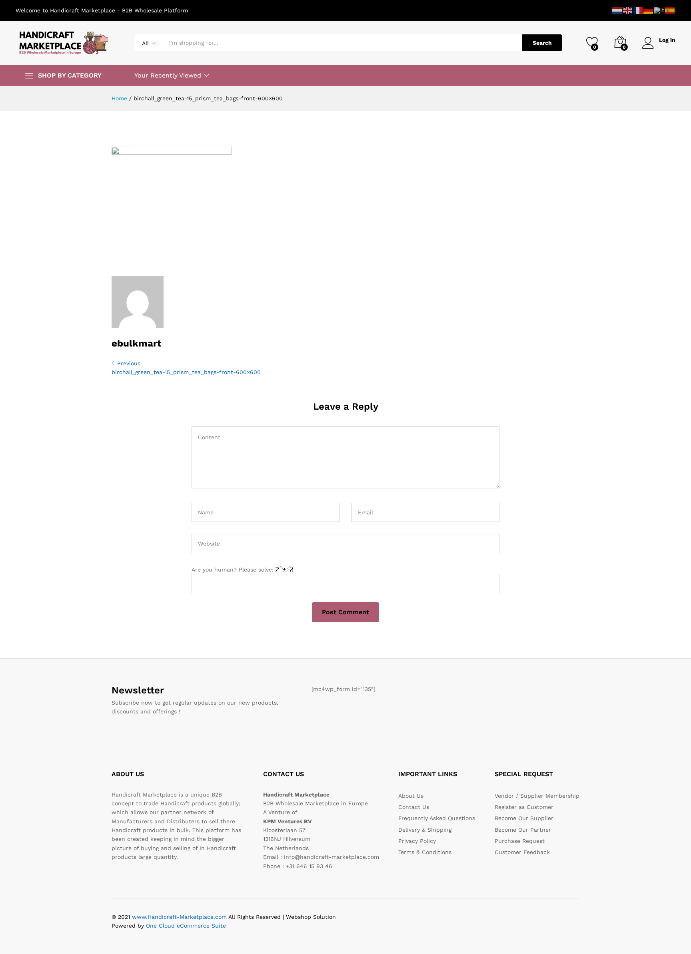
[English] (628, 10)
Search (542, 43)
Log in (667, 40)
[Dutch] (617, 10)
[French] (638, 10)
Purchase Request (520, 841)
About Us (410, 796)
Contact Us (413, 807)
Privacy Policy (417, 841)
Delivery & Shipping (424, 830)
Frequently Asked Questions (436, 818)
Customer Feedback (522, 852)
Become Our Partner (523, 830)
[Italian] (659, 10)
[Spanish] (670, 10)
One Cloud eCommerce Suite (186, 925)
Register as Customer (524, 807)
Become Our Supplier (524, 818)
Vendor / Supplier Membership (537, 796)
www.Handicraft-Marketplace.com (179, 917)
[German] (648, 10)
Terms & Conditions (424, 852)
